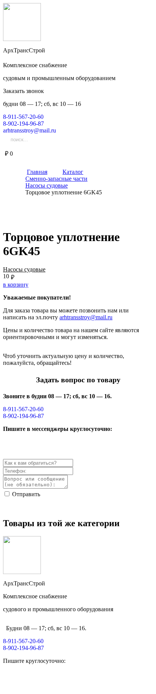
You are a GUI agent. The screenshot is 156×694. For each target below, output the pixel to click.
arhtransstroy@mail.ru (85, 317)
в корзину (15, 284)
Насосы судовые (24, 269)
